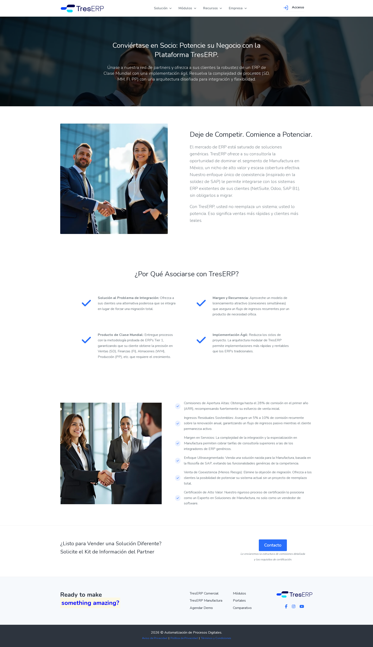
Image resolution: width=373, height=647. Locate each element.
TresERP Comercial (204, 593)
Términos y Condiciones (216, 638)
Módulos (185, 8)
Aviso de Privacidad (154, 638)
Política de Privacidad (184, 638)
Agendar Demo (201, 608)
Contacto (272, 545)
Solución (161, 8)
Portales (239, 600)
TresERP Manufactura (206, 600)
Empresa (236, 8)
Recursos (210, 8)
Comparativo (242, 608)
